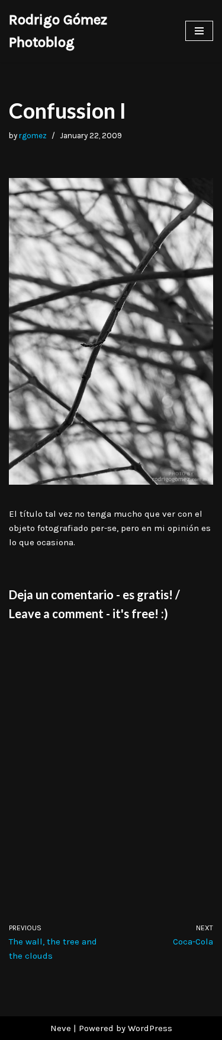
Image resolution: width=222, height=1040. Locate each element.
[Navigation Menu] (199, 31)
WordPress (150, 1028)
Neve (60, 1028)
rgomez (33, 135)
